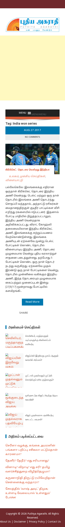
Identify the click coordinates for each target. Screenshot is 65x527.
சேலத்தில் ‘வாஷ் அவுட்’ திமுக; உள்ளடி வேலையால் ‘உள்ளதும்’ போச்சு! (27, 493)
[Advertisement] (32, 68)
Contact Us (54, 521)
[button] (38, 114)
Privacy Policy (37, 521)
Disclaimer (20, 521)
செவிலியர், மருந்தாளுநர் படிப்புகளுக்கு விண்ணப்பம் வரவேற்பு (38, 340)
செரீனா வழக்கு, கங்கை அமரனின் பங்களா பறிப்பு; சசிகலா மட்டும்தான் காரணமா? (31, 450)
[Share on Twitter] (36, 312)
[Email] (44, 312)
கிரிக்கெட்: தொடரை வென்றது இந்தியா (27, 169)
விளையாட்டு (14, 180)
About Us (5, 521)
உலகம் (14, 176)
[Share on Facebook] (32, 312)
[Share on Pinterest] (40, 312)
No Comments (32, 137)
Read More (32, 302)
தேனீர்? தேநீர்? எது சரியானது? (27, 461)
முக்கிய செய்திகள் (32, 176)
